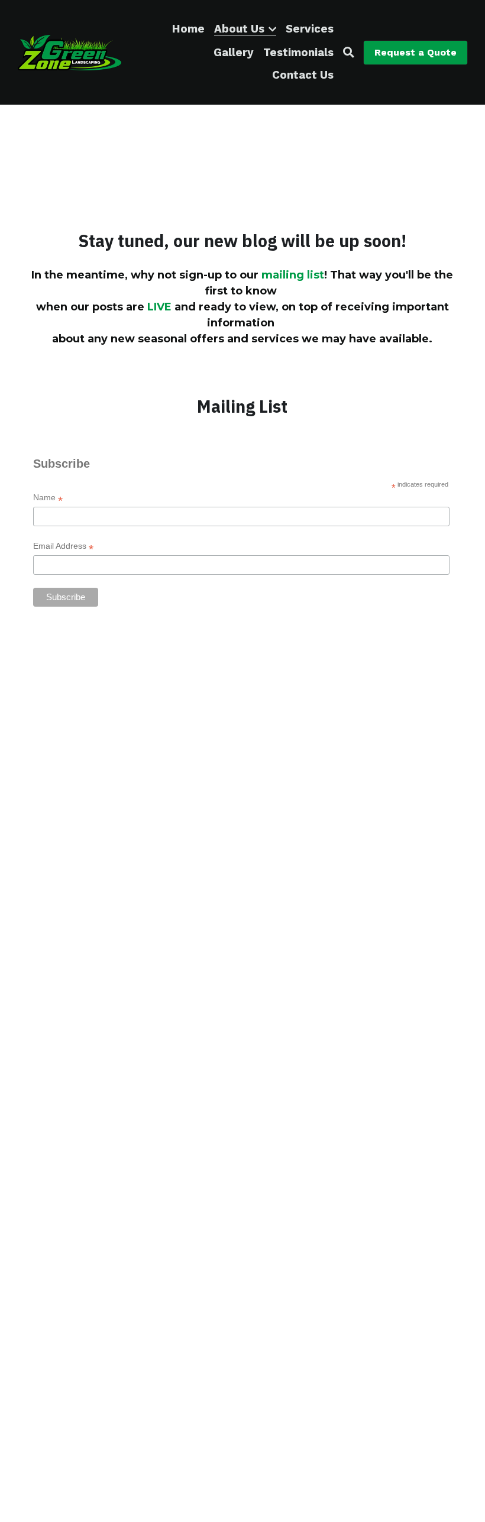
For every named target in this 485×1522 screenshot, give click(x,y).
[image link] (69, 51)
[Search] (348, 53)
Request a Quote (415, 52)
